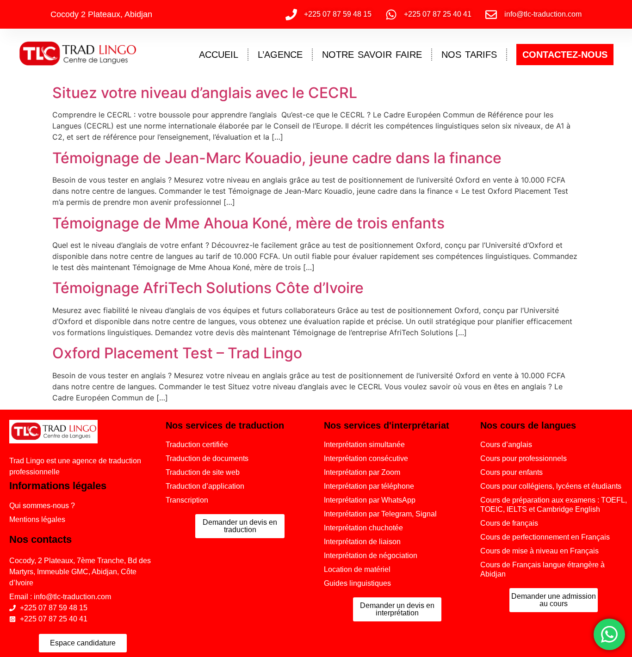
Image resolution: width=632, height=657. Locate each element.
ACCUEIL (218, 54)
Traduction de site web (203, 472)
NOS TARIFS (469, 54)
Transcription (187, 500)
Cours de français (509, 523)
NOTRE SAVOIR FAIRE (372, 54)
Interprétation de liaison (362, 542)
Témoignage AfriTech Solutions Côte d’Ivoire (208, 288)
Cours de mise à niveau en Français (539, 551)
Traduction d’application (205, 486)
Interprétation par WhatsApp (369, 500)
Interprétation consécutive (366, 458)
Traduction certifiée (197, 444)
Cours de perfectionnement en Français (545, 537)
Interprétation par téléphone (369, 486)
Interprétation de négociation (370, 555)
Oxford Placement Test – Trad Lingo (177, 353)
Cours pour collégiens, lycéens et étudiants (550, 486)
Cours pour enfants (511, 472)
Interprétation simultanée (364, 444)
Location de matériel (357, 569)
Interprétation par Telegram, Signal (380, 514)
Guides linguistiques (357, 583)
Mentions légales (37, 519)
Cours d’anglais (506, 444)
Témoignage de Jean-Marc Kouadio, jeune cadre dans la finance (277, 158)
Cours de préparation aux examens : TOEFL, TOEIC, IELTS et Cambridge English (553, 504)
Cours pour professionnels (523, 458)
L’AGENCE (280, 54)
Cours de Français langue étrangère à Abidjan (542, 569)
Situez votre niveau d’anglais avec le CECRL (204, 93)
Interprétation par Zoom (362, 472)
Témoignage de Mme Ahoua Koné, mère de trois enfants (248, 223)
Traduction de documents (207, 458)
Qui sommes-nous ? (42, 506)
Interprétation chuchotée (363, 528)
